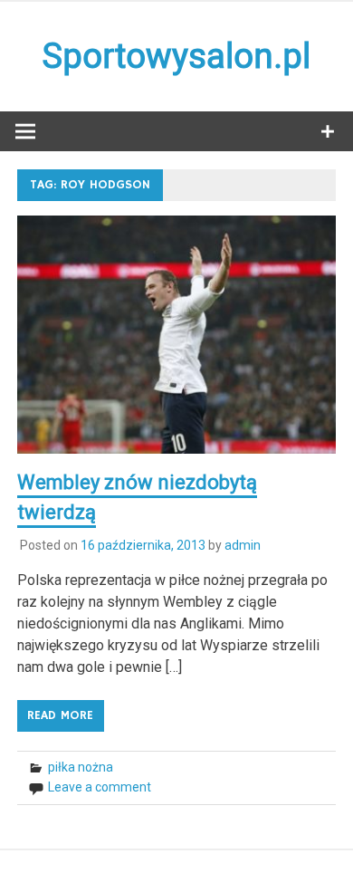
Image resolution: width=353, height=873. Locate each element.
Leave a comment (99, 787)
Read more (60, 715)
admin (242, 545)
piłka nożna (80, 767)
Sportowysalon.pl (176, 56)
